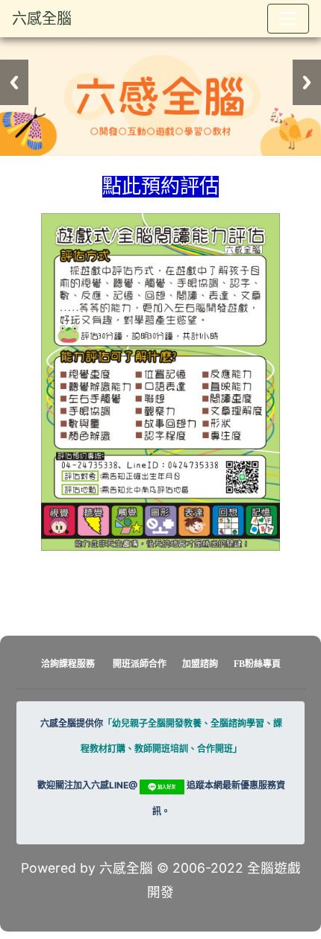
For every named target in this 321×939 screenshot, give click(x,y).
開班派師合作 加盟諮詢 (166, 664)
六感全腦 (42, 18)
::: (14, 169)
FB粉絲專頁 (257, 664)
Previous (14, 82)
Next (307, 82)
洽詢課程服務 (68, 664)
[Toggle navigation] (288, 19)
